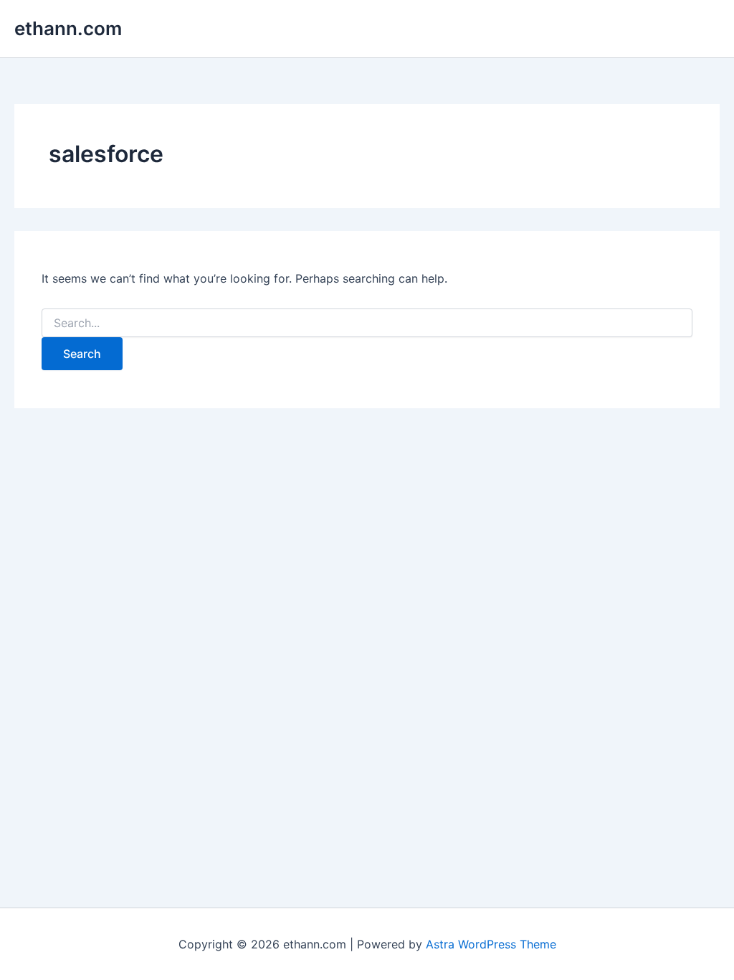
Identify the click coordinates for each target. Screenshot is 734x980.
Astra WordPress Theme (491, 944)
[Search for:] (367, 323)
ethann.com (68, 28)
